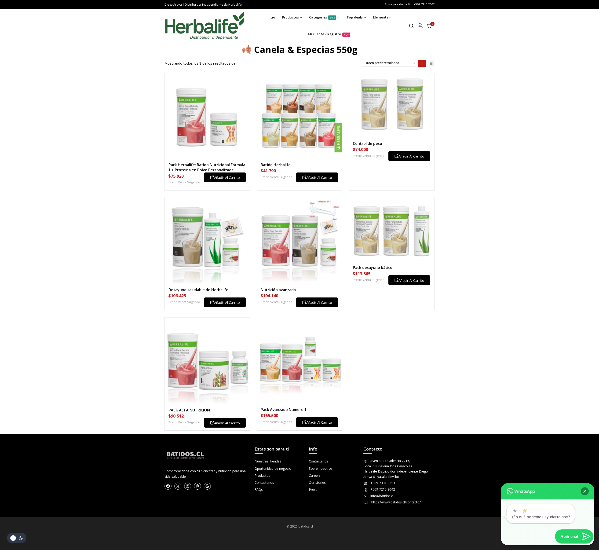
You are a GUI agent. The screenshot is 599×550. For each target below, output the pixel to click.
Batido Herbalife (276, 164)
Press (313, 489)
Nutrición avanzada (278, 289)
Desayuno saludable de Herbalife (198, 289)
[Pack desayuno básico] (391, 229)
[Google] (207, 486)
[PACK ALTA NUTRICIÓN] (207, 360)
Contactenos (264, 482)
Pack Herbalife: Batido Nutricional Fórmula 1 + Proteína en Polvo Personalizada (206, 167)
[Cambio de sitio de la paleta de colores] (16, 538)
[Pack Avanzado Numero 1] (299, 360)
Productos (262, 475)
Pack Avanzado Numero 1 (284, 409)
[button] (585, 491)
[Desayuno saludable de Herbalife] (207, 240)
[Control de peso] (391, 105)
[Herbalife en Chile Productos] (204, 25)
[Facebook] (168, 486)
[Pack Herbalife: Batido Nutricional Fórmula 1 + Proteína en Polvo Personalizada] (207, 115)
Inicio (271, 17)
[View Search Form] (411, 25)
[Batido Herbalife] (299, 115)
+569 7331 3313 (382, 483)
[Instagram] (187, 486)
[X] (177, 486)
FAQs (259, 489)
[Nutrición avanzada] (299, 240)
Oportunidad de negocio (273, 468)
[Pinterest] (197, 486)
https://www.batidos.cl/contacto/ (395, 502)
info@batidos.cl (382, 496)
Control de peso (367, 143)
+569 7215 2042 (382, 489)
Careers (315, 475)
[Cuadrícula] (422, 63)
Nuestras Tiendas (268, 461)
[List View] (431, 63)
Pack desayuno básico (372, 267)
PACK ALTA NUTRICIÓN (189, 410)
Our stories (317, 482)
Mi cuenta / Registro (328, 34)
